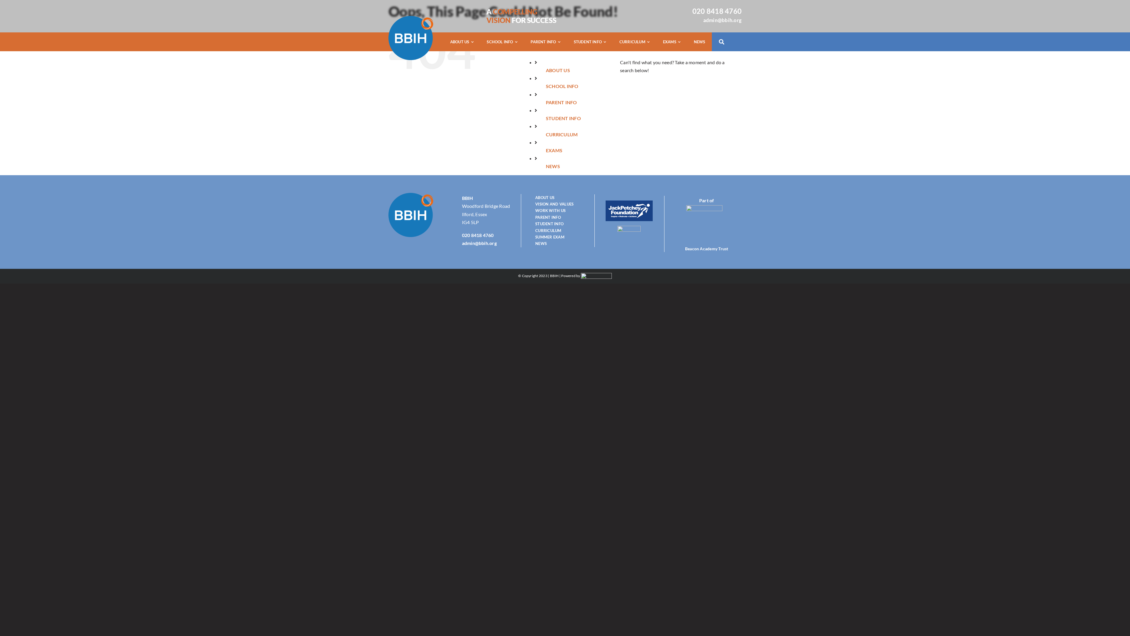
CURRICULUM (562, 134)
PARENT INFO (561, 102)
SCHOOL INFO (562, 86)
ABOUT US (558, 70)
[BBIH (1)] (410, 18)
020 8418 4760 (717, 11)
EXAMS (554, 150)
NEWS (553, 166)
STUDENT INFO (563, 118)
